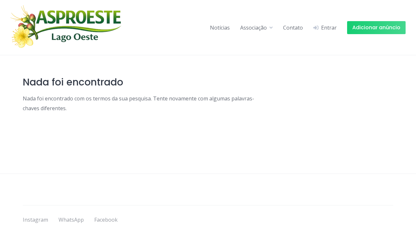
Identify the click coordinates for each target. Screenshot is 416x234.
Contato (293, 27)
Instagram (35, 219)
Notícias (220, 27)
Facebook (106, 219)
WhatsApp (71, 219)
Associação (253, 27)
